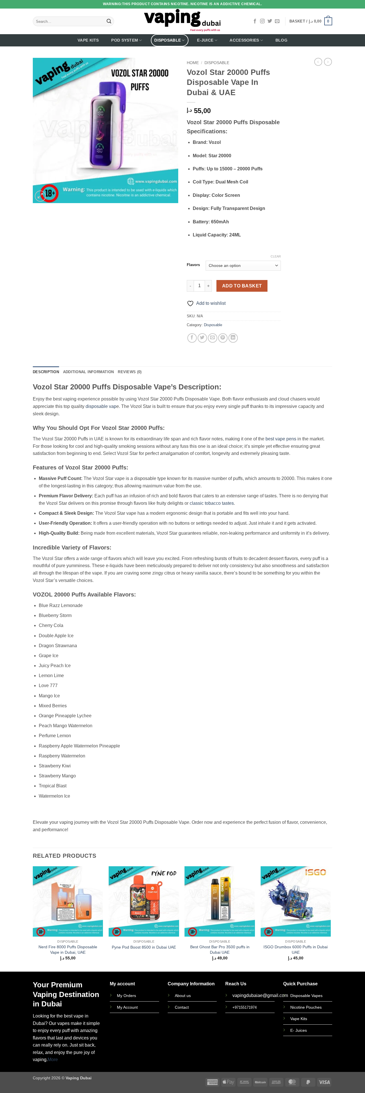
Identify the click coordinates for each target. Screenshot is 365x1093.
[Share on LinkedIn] (233, 338)
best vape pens (280, 438)
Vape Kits (88, 40)
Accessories (244, 40)
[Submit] (109, 21)
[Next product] (318, 62)
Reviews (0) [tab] (129, 372)
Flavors (193, 265)
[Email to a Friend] (212, 338)
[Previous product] (328, 62)
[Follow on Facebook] (255, 21)
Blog (281, 40)
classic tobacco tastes (212, 503)
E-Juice (205, 40)
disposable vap (101, 406)
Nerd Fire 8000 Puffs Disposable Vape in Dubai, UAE (67, 950)
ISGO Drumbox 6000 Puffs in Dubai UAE (295, 950)
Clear (276, 256)
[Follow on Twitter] (269, 21)
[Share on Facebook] (192, 338)
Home (193, 63)
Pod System (124, 40)
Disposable (167, 40)
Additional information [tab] (88, 372)
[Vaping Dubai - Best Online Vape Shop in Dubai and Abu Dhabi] (182, 21)
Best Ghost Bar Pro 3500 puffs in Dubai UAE (220, 950)
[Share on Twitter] (202, 338)
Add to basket (242, 285)
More (53, 1059)
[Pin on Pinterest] (223, 338)
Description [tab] (46, 372)
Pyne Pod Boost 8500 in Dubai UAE (144, 947)
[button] (310, 21)
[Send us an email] (277, 21)
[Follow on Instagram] (262, 21)
